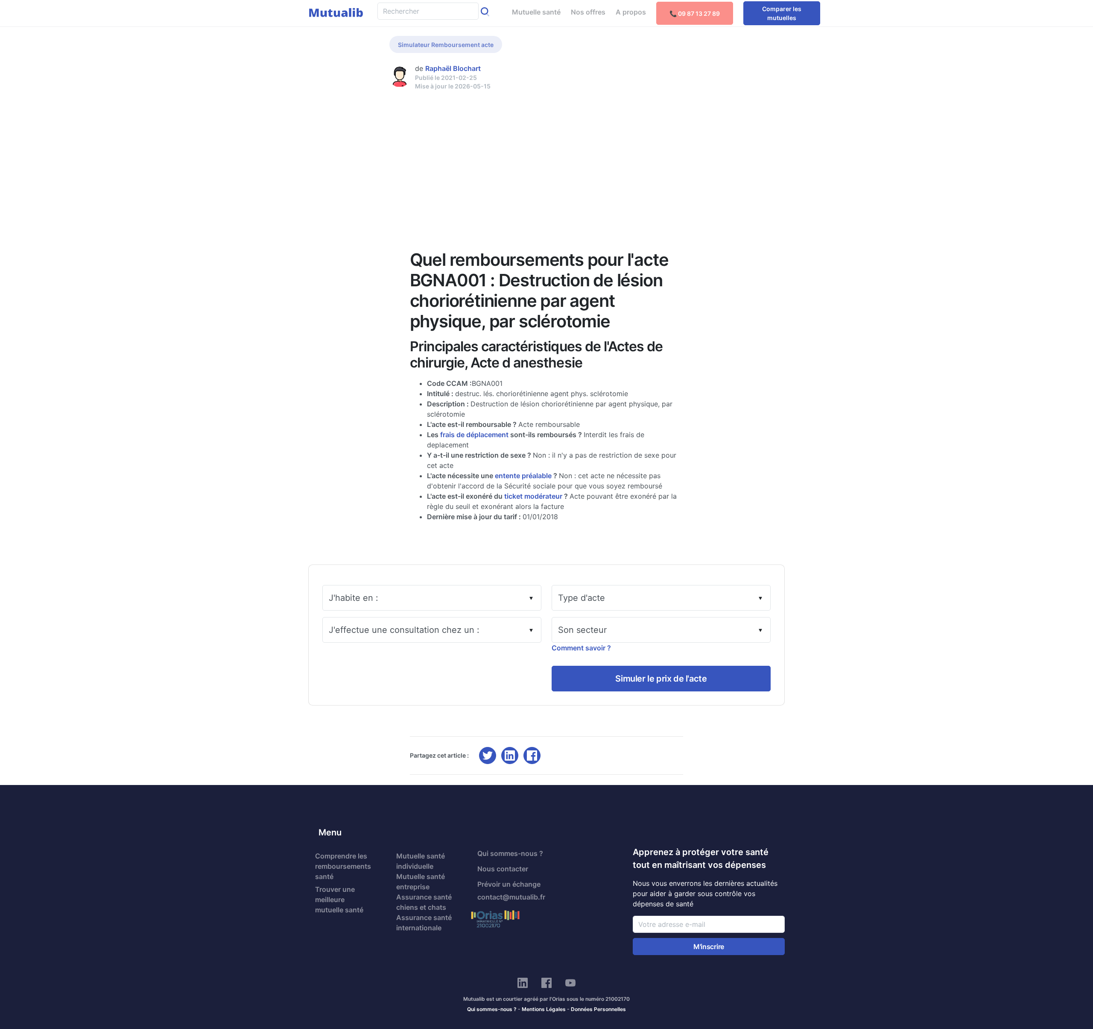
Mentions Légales (544, 1009)
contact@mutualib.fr (511, 897)
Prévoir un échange (509, 884)
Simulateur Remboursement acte (446, 44)
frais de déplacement (474, 434)
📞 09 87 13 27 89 (694, 13)
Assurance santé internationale (424, 922)
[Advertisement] (546, 155)
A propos (631, 12)
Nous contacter (502, 868)
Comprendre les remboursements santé (343, 866)
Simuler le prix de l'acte (661, 678)
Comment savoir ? (581, 648)
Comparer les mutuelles (781, 13)
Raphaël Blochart (453, 68)
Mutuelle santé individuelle (420, 861)
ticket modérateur (533, 496)
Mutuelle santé (536, 12)
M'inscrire (708, 946)
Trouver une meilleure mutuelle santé (339, 899)
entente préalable (523, 475)
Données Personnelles (598, 1009)
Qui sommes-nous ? (510, 853)
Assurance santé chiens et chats (424, 902)
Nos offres (588, 12)
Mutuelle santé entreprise (420, 881)
